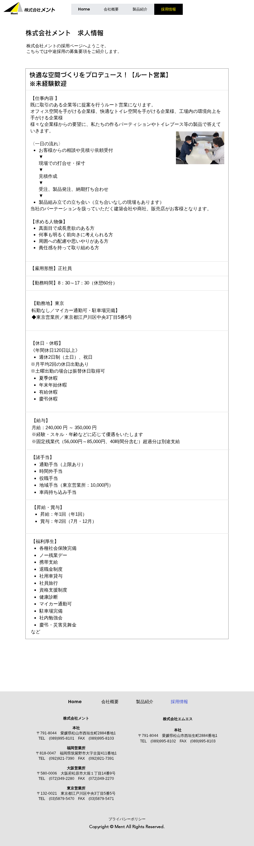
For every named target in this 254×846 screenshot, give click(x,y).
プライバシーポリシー (127, 819)
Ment (120, 826)
